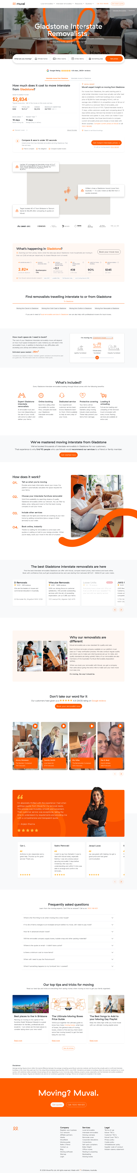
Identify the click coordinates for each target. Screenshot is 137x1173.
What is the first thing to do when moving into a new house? (46, 918)
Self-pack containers (89, 1144)
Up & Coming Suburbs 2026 (82, 278)
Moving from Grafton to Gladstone (80, 308)
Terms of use (109, 1130)
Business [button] (89, 4)
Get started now (68, 455)
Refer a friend (65, 1144)
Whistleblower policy (112, 1144)
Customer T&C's (111, 1135)
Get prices (114, 59)
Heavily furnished (114, 353)
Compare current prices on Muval (106, 124)
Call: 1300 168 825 (76, 1104)
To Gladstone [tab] (68, 301)
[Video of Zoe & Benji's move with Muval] (110, 746)
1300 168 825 (102, 4)
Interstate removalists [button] (64, 4)
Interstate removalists (90, 1132)
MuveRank (64, 1140)
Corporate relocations (90, 1140)
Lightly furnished (80, 353)
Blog (61, 1149)
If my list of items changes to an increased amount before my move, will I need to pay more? (58, 925)
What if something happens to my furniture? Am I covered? (46, 966)
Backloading (86, 1154)
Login (62, 1157)
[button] (66, 200)
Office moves (87, 1149)
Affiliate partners (66, 1135)
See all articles (68, 1048)
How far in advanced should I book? (37, 932)
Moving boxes (87, 1157)
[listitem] (25, 267)
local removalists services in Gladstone (54, 314)
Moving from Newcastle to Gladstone (107, 308)
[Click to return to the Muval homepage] (19, 3)
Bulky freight (87, 1147)
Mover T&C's (109, 1132)
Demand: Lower (20, 130)
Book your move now (109, 252)
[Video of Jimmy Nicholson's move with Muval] (26, 746)
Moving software (66, 1152)
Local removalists (88, 1130)
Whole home (42, 59)
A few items (79, 59)
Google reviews (99, 700)
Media (62, 1137)
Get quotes (118, 4)
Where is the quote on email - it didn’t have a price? (43, 945)
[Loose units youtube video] (61, 592)
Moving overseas (88, 1135)
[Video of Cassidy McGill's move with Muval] (54, 746)
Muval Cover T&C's (112, 1137)
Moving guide (65, 1142)
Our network (65, 1132)
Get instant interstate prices (105, 142)
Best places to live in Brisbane (30, 1016)
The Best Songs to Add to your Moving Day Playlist (104, 1018)
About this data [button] (72, 130)
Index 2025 (46, 278)
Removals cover (88, 1137)
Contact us (64, 1147)
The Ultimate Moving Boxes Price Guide (67, 1018)
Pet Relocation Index (67, 278)
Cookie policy (109, 1142)
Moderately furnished (97, 351)
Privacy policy (109, 1140)
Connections (86, 1142)
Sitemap (63, 1154)
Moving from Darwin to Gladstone (27, 308)
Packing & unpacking (89, 1152)
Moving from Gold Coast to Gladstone (54, 308)
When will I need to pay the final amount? (39, 959)
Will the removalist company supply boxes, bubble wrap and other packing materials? (55, 938)
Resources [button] (79, 4)
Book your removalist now (68, 706)
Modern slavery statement (114, 1149)
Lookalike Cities (56, 278)
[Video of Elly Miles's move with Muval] (82, 746)
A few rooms (61, 59)
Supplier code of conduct (114, 1147)
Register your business (68, 1130)
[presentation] (114, 609)
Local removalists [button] (47, 4)
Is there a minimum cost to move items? (38, 952)
